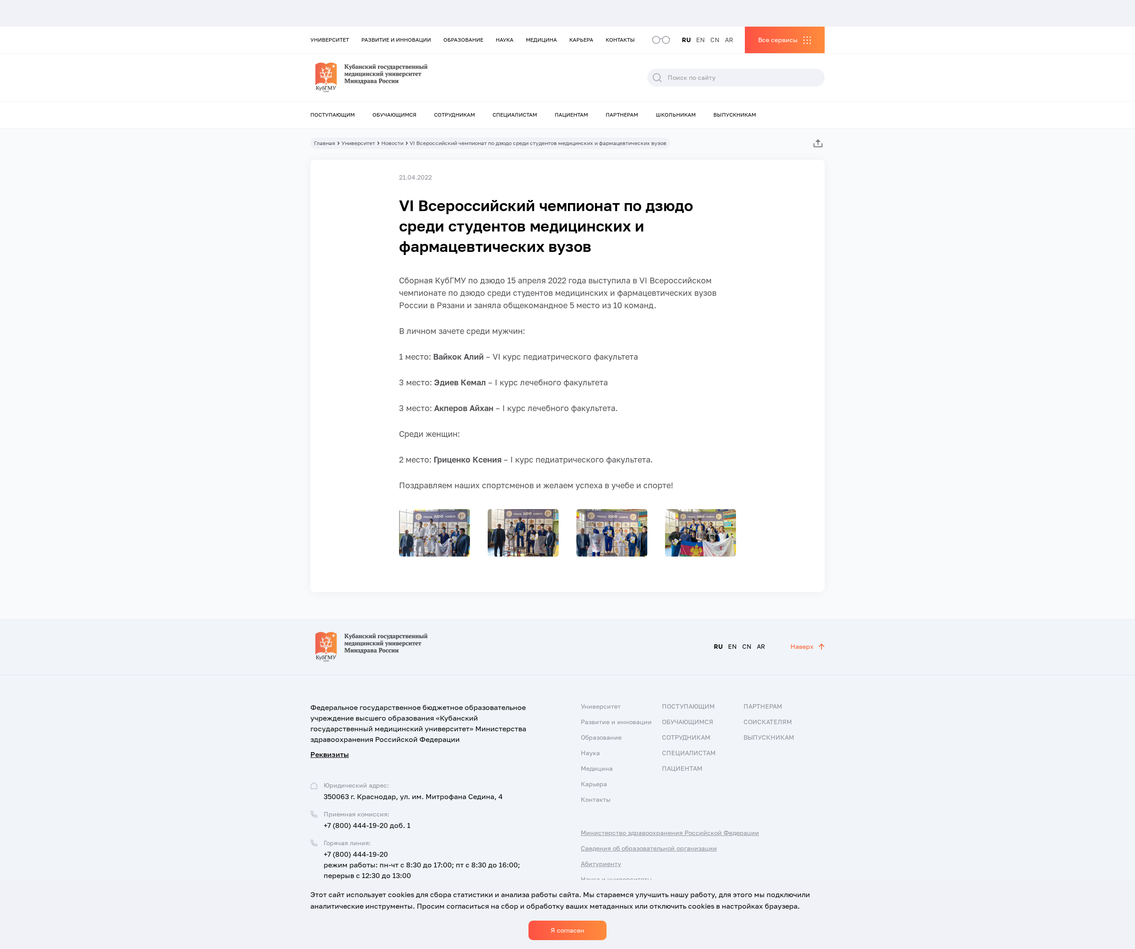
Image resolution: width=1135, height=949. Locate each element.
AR (729, 39)
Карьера (581, 39)
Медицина (541, 39)
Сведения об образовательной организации (649, 848)
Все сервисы (778, 39)
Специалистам (515, 114)
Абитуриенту (601, 863)
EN (700, 39)
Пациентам (571, 114)
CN (715, 39)
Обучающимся (394, 114)
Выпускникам (734, 114)
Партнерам (622, 114)
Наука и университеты (616, 879)
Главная (324, 143)
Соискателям (768, 721)
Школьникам (676, 114)
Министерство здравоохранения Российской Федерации (670, 832)
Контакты (620, 39)
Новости (392, 143)
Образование (463, 39)
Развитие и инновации (396, 39)
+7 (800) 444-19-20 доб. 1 (367, 825)
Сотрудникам (454, 114)
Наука (504, 39)
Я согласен (567, 930)
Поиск (657, 77)
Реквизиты (329, 754)
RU (686, 39)
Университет (329, 39)
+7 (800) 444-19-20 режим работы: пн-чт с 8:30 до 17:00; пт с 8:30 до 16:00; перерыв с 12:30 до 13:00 (422, 865)
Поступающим (332, 114)
